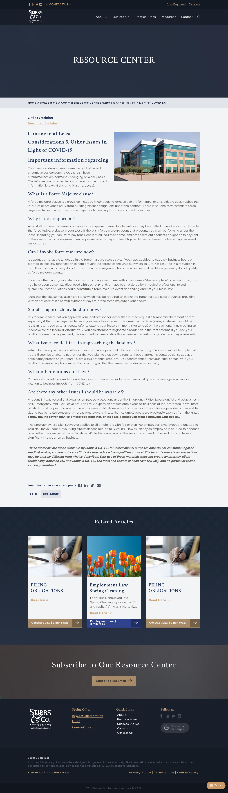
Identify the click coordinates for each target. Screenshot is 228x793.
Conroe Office (81, 727)
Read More (39, 600)
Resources (168, 16)
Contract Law (40, 622)
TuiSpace (114, 788)
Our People (121, 16)
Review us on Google (177, 728)
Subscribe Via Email (111, 680)
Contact (187, 16)
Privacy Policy (140, 772)
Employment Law (102, 621)
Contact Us (58, 4)
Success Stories (128, 723)
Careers (194, 4)
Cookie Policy (188, 772)
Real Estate (49, 102)
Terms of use (164, 772)
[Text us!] (216, 786)
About (100, 16)
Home (32, 102)
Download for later (43, 123)
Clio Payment (176, 4)
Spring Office (81, 709)
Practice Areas (145, 16)
